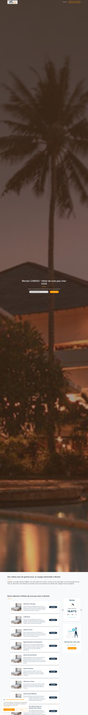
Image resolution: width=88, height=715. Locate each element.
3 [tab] (71, 619)
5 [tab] (73, 619)
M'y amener (54, 291)
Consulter (53, 607)
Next (81, 610)
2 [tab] (70, 619)
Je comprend (9, 709)
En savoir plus (6, 706)
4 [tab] (72, 619)
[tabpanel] (72, 610)
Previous (63, 610)
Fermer (21, 709)
